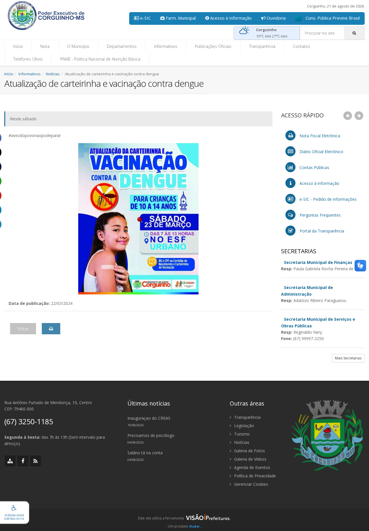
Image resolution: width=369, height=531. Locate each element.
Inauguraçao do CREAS (148, 418)
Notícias (53, 73)
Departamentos (122, 46)
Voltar (23, 328)
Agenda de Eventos (251, 467)
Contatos (301, 46)
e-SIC (145, 18)
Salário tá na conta (145, 452)
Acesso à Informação (230, 18)
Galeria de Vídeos (249, 459)
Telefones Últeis (28, 59)
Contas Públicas (313, 167)
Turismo (241, 434)
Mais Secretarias (348, 358)
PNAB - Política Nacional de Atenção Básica (100, 59)
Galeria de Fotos (249, 450)
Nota (45, 46)
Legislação (243, 425)
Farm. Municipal (180, 18)
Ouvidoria (276, 18)
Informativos (165, 46)
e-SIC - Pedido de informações (327, 199)
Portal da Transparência (321, 231)
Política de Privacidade (254, 476)
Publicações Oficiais (213, 46)
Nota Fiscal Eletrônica (319, 135)
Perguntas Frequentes (319, 215)
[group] (184, 520)
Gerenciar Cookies (250, 484)
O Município (78, 46)
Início (18, 46)
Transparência (262, 46)
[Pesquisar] (354, 33)
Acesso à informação (318, 183)
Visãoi (194, 526)
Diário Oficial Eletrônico (320, 151)
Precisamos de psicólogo (150, 435)
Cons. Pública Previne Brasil (332, 18)
